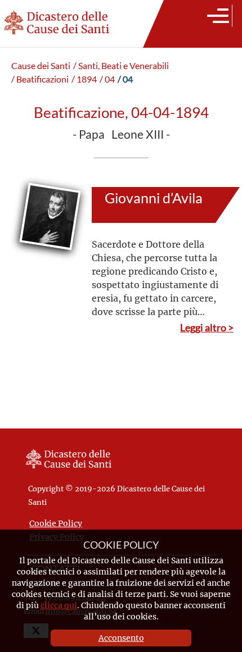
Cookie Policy (55, 523)
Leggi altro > (207, 327)
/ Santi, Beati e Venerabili (121, 66)
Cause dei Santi (40, 66)
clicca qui (59, 605)
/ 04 (107, 79)
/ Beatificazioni (40, 79)
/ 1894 (84, 79)
